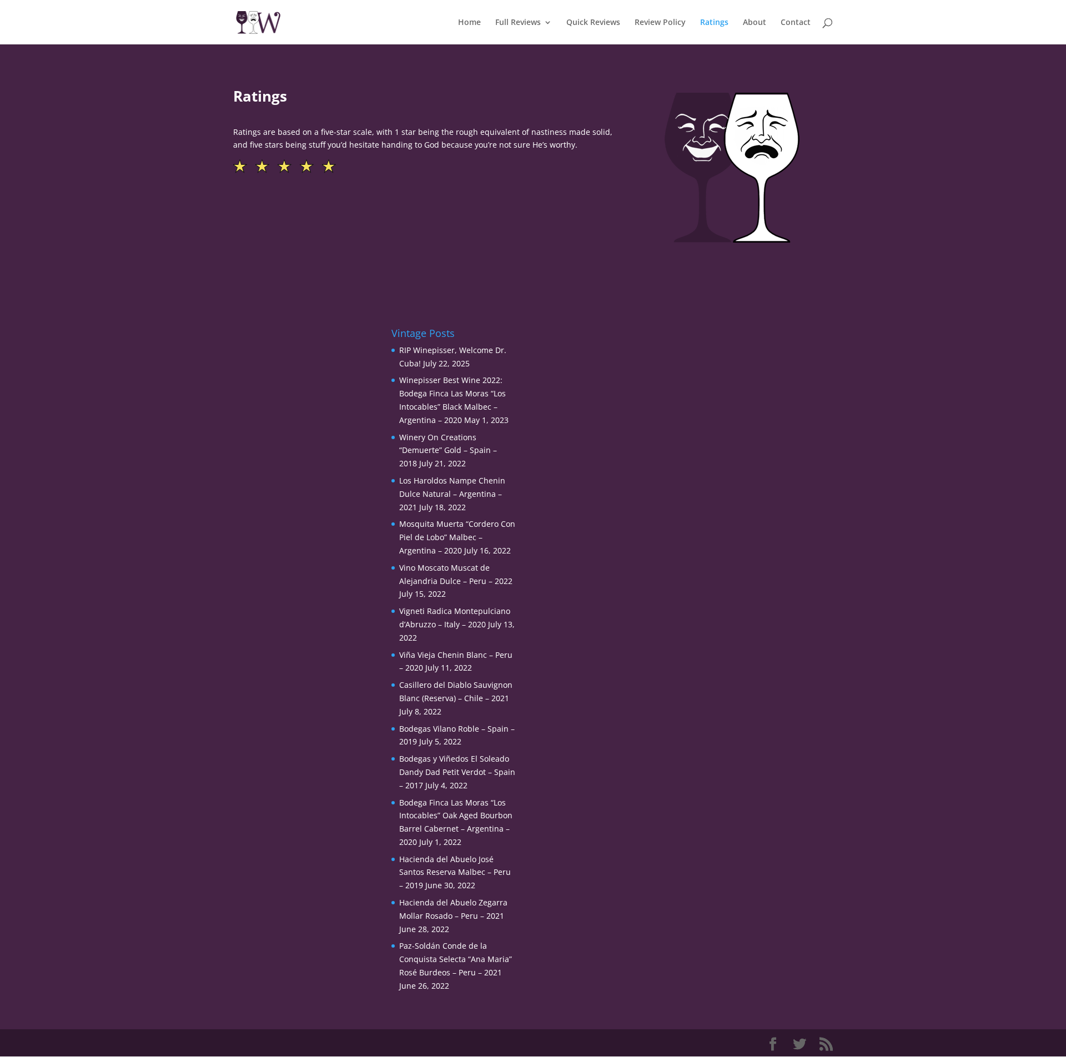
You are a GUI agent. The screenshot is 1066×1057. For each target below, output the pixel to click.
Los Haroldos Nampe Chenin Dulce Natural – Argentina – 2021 (452, 493)
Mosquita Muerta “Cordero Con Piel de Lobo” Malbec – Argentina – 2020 (457, 537)
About (754, 22)
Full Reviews (518, 22)
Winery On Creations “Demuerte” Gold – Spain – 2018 (448, 450)
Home (469, 22)
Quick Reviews (593, 22)
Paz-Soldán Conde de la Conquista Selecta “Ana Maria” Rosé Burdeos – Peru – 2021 (455, 959)
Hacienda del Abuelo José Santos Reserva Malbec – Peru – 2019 (455, 872)
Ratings (714, 22)
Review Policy (660, 22)
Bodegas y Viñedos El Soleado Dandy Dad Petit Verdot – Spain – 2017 (457, 772)
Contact (796, 22)
